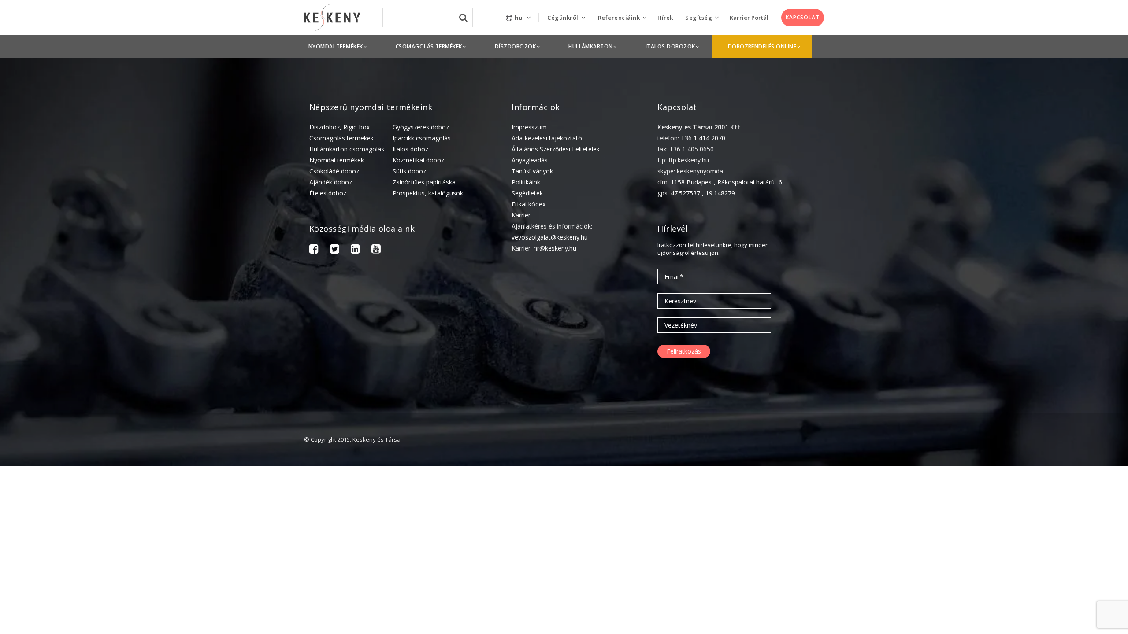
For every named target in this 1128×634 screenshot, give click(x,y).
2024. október (1010, 523)
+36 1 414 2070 (703, 138)
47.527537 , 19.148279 (703, 193)
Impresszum (529, 127)
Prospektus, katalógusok (428, 193)
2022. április (1007, 605)
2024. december (1013, 495)
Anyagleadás (530, 160)
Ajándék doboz (330, 182)
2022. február (1010, 618)
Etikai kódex (528, 204)
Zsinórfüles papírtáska (424, 182)
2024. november (1013, 509)
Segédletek (527, 193)
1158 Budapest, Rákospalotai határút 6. (727, 182)
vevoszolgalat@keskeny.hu (550, 237)
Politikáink (526, 182)
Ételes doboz (327, 193)
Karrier (521, 215)
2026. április (1007, 468)
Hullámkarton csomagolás (346, 149)
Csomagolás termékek (341, 138)
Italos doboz (410, 149)
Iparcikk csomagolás (422, 138)
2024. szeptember (1016, 536)
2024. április (1007, 550)
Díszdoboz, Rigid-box (339, 127)
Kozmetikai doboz (418, 160)
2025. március (1010, 482)
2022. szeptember (1016, 591)
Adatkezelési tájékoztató (547, 138)
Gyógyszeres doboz (421, 127)
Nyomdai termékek (336, 160)
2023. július (1006, 564)
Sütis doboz (409, 171)
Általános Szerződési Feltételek (556, 149)
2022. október (1010, 577)
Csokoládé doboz (334, 171)
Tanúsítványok (532, 171)
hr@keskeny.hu (555, 248)
